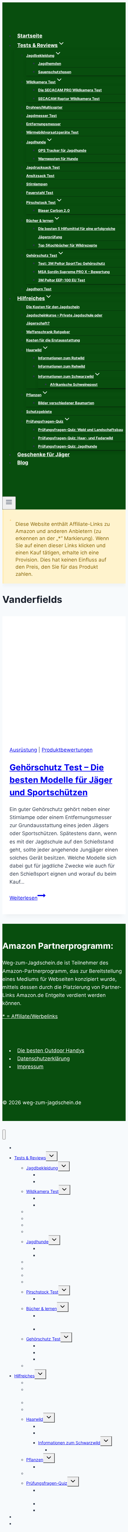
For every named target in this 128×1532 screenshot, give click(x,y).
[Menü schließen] (4, 1134)
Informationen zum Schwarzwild (69, 1442)
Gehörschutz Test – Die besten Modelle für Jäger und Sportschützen (61, 779)
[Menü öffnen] (9, 502)
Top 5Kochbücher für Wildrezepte (67, 245)
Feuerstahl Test (39, 192)
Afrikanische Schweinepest (74, 384)
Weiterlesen (28, 898)
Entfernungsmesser (43, 124)
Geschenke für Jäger (43, 454)
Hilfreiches (24, 1375)
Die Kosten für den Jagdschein (52, 307)
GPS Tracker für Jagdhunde (62, 150)
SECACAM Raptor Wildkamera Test (69, 98)
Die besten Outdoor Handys (50, 1050)
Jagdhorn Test (38, 289)
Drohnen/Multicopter (44, 107)
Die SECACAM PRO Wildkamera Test (70, 90)
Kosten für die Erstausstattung (53, 340)
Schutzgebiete (39, 411)
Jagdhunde (37, 1241)
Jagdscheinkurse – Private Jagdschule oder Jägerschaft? (64, 319)
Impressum (30, 1067)
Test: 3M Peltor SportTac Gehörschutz (71, 263)
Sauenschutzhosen (54, 72)
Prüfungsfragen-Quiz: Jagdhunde (67, 446)
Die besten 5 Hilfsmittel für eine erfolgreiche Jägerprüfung (76, 232)
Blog (22, 462)
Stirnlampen (36, 184)
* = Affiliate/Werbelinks (30, 1016)
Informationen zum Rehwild (61, 366)
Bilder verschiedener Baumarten (66, 403)
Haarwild (34, 1419)
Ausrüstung (23, 750)
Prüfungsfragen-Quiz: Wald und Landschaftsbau (80, 429)
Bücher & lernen (41, 1308)
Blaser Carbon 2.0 (54, 210)
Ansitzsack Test (40, 175)
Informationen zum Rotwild (61, 358)
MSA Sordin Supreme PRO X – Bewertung (74, 271)
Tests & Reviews (30, 1157)
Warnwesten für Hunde (58, 158)
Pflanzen (34, 1459)
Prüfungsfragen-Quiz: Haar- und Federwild (75, 438)
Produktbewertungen (67, 750)
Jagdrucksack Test (43, 167)
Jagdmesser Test (41, 115)
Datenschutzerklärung (43, 1058)
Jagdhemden (49, 63)
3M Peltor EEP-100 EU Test (61, 280)
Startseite (29, 36)
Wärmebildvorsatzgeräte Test (52, 132)
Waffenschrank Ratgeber (48, 332)
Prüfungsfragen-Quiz (46, 1483)
